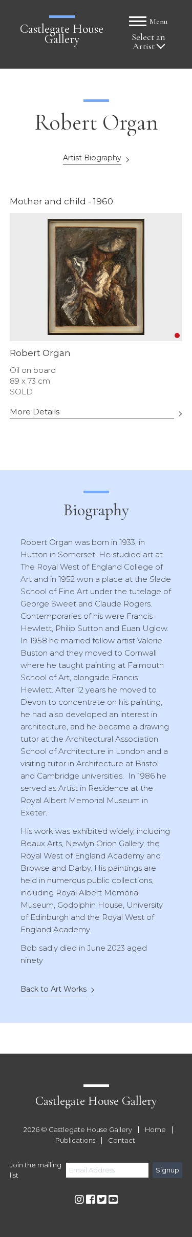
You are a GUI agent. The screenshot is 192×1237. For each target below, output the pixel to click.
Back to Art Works (53, 989)
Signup (167, 1170)
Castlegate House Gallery (61, 34)
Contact (121, 1140)
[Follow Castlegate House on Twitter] (101, 1199)
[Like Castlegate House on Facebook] (90, 1199)
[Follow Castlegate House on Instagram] (79, 1199)
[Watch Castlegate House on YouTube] (113, 1199)
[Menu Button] (137, 21)
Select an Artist (148, 41)
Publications (75, 1140)
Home (155, 1130)
